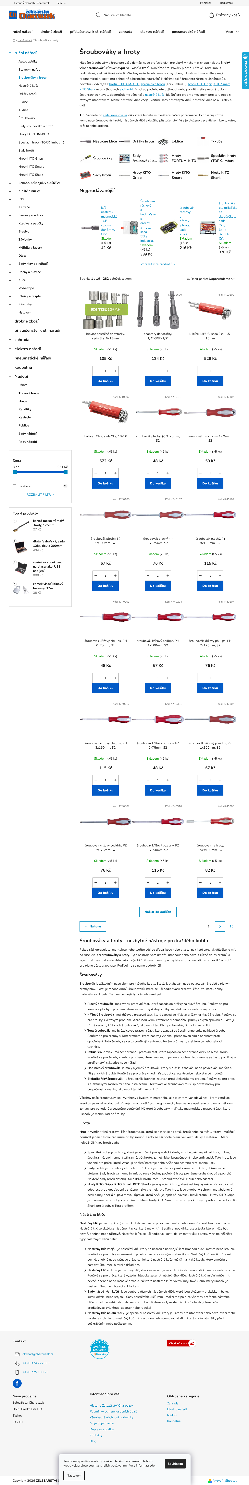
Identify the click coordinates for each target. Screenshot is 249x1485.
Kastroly (25, 417)
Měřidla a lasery (30, 247)
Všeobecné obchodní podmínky (111, 1417)
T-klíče (23, 110)
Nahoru (95, 926)
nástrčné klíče (155, 95)
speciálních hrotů (153, 84)
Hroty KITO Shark (31, 175)
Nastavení (74, 1475)
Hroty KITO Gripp (31, 158)
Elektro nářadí (177, 1409)
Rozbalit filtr (39, 495)
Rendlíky (25, 409)
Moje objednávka (102, 1423)
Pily (21, 199)
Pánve (23, 385)
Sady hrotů (26, 150)
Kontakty (96, 1435)
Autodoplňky (28, 61)
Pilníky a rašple (30, 296)
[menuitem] (22, 31)
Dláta (23, 256)
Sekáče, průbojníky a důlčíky (39, 183)
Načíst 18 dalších (158, 912)
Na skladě (43, 486)
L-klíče (23, 102)
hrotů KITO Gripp (200, 84)
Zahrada (172, 1403)
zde (152, 1465)
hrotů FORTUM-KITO (124, 84)
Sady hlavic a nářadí (33, 264)
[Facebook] (17, 1383)
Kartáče (24, 207)
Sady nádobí (28, 434)
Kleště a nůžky (29, 191)
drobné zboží (27, 321)
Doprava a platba (102, 1429)
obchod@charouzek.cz (37, 1354)
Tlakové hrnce (29, 393)
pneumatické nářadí (33, 358)
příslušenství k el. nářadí (37, 330)
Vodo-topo (26, 288)
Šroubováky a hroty (32, 77)
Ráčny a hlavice (30, 272)
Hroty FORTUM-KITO (34, 134)
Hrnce (23, 401)
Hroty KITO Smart (31, 166)
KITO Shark (87, 89)
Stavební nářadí (30, 69)
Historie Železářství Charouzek (31, 3)
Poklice (24, 425)
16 (231, 926)
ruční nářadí (26, 53)
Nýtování (25, 312)
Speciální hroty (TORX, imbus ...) (41, 142)
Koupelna (174, 1421)
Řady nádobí (28, 442)
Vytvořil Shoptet (225, 1481)
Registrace (226, 3)
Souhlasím (175, 1464)
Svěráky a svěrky (31, 215)
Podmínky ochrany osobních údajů (113, 1411)
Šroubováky (27, 118)
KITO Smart (222, 84)
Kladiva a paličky (31, 223)
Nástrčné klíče (29, 86)
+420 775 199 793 (36, 1372)
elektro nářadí (28, 349)
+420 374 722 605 (36, 1363)
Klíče (22, 280)
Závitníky (25, 239)
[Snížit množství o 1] (96, 371)
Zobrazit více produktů (156, 264)
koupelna (23, 367)
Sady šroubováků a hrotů (36, 126)
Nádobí (21, 376)
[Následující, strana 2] (220, 926)
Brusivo (24, 231)
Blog (93, 1441)
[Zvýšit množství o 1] (115, 371)
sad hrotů (126, 89)
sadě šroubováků (115, 115)
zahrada (22, 339)
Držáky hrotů (28, 94)
